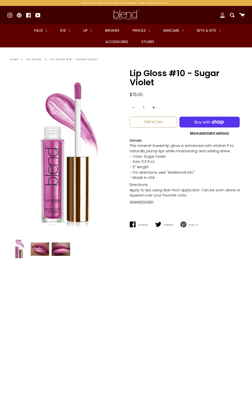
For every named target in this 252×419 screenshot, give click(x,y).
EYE (63, 30)
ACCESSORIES (116, 41)
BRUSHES (112, 30)
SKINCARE (171, 30)
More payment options (209, 133)
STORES (148, 41)
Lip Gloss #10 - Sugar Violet (74, 59)
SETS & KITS (207, 30)
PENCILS (140, 30)
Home (14, 59)
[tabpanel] (66, 153)
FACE (39, 30)
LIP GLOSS (33, 59)
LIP (86, 30)
